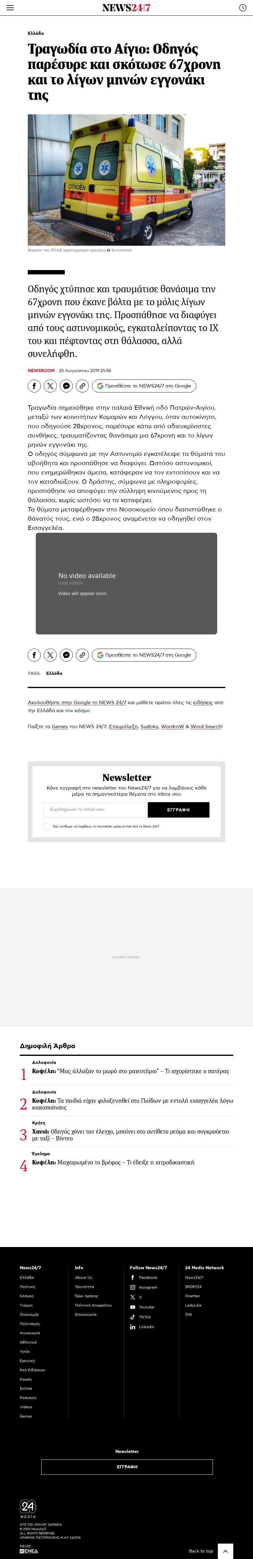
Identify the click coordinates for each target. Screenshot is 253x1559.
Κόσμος (27, 1296)
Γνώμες (26, 1305)
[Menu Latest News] (243, 7)
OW (188, 1314)
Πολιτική (27, 1287)
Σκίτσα (26, 1388)
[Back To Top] (225, 1551)
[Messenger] (66, 385)
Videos (26, 1407)
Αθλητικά (28, 1342)
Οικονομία (29, 1314)
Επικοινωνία (86, 1314)
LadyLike (193, 1305)
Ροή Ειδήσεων (32, 1370)
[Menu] (10, 7)
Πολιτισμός (30, 1324)
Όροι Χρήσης (86, 1296)
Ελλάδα (36, 33)
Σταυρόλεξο (123, 726)
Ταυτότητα (84, 1287)
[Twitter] (50, 385)
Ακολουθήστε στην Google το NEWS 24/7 (77, 702)
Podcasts (28, 1398)
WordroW (172, 726)
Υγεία (25, 1351)
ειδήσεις (203, 702)
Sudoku (149, 726)
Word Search (206, 726)
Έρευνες (27, 1361)
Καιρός (26, 1379)
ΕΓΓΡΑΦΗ (127, 1467)
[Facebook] (34, 385)
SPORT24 (193, 1287)
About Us (83, 1277)
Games (60, 726)
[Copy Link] (82, 385)
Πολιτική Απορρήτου (93, 1305)
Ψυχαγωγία (30, 1333)
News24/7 (194, 1277)
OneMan (192, 1296)
